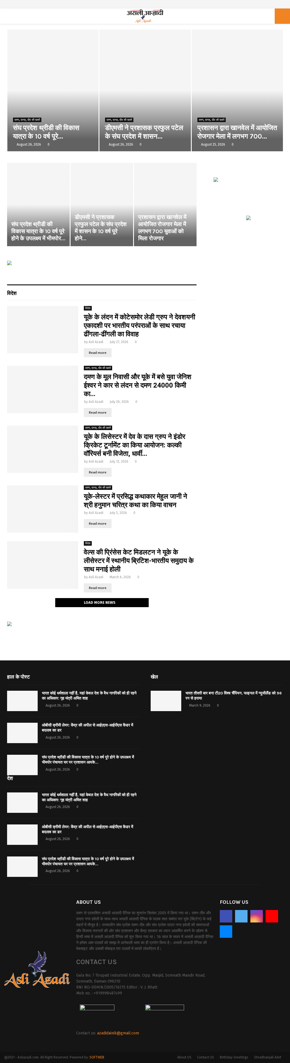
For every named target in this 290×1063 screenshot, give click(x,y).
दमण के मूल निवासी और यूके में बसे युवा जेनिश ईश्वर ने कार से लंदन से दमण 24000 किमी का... (137, 385)
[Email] (226, 931)
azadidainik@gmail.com (118, 1033)
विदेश (12, 292)
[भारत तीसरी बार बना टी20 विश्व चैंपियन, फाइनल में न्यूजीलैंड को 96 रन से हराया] (166, 701)
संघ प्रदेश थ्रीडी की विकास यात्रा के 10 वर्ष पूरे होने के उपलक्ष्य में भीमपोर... (38, 231)
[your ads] (9, 625)
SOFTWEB (96, 1057)
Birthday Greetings (234, 1057)
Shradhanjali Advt (267, 1057)
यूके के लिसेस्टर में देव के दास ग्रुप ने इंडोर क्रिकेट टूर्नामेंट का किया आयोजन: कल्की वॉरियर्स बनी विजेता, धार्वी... (134, 445)
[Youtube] (272, 916)
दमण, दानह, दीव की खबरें (27, 120)
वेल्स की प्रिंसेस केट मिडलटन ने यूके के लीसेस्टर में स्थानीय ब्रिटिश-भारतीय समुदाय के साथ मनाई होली (139, 560)
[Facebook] (226, 916)
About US (184, 1057)
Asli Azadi (96, 342)
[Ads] (9, 264)
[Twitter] (241, 916)
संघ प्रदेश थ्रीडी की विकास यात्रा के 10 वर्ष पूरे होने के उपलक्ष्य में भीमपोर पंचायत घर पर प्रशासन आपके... (88, 760)
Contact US (205, 1057)
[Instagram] (256, 916)
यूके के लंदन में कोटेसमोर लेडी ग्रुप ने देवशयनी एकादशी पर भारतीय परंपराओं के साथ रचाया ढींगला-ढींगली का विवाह (139, 325)
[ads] (248, 219)
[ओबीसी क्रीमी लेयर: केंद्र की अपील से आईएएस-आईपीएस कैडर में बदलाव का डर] (22, 733)
